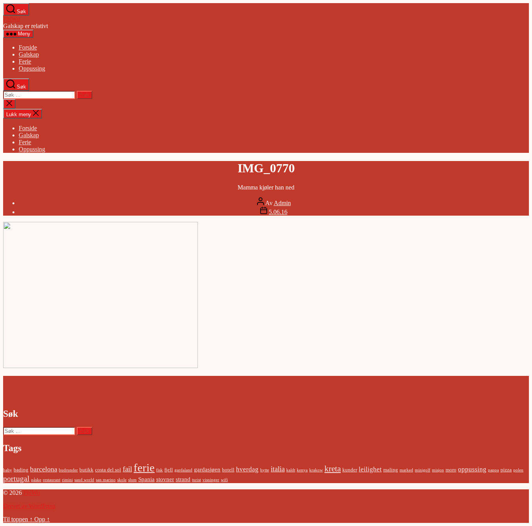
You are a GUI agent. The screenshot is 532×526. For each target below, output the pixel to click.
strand (183, 479)
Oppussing (32, 68)
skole (122, 480)
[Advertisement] (53, 387)
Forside (28, 47)
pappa (493, 470)
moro (451, 470)
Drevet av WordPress (29, 506)
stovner (165, 479)
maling (390, 470)
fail (127, 469)
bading (21, 470)
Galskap (29, 54)
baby (7, 470)
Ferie (25, 61)
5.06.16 (278, 212)
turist (196, 480)
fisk (159, 470)
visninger (211, 480)
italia (278, 469)
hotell (228, 470)
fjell (168, 470)
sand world (84, 480)
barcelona (43, 469)
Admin (282, 203)
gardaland (183, 470)
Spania (146, 479)
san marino (106, 480)
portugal (16, 478)
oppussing (472, 469)
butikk (86, 470)
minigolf (422, 470)
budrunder (68, 470)
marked (406, 470)
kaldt (290, 470)
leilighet (370, 469)
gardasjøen (207, 469)
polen (518, 470)
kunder (349, 470)
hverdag (247, 469)
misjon (438, 470)
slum (132, 480)
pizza (506, 470)
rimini (67, 480)
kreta (332, 468)
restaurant (51, 480)
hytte (264, 470)
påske (36, 480)
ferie (144, 467)
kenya (302, 470)
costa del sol (108, 470)
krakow (316, 470)
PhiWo (11, 19)
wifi (224, 480)
